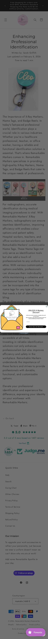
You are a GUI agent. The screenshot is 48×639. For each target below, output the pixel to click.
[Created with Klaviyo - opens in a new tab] (24, 333)
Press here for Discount (36, 326)
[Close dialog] (46, 306)
